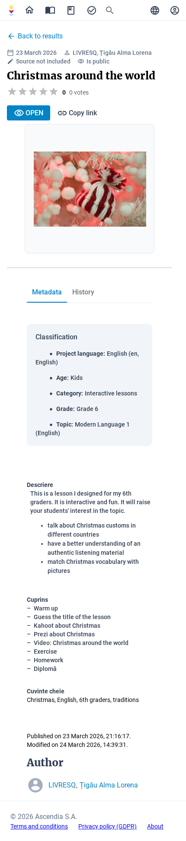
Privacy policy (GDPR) (107, 826)
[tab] (11, 10)
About (155, 826)
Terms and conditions (39, 826)
